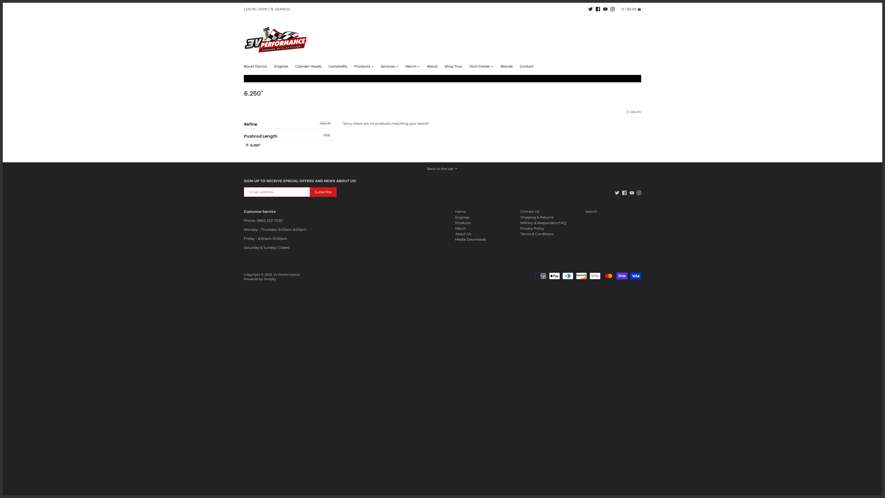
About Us (463, 234)
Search (591, 211)
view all (325, 123)
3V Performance (286, 274)
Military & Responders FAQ (543, 223)
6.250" (255, 145)
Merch (460, 228)
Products (463, 223)
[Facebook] (598, 9)
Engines (462, 217)
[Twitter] (590, 9)
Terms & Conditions (537, 234)
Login (250, 9)
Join (263, 9)
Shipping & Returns (537, 217)
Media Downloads (470, 239)
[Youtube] (605, 9)
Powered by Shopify (260, 279)
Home (460, 211)
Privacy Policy (532, 228)
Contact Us (529, 211)
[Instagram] (612, 9)
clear (327, 135)
